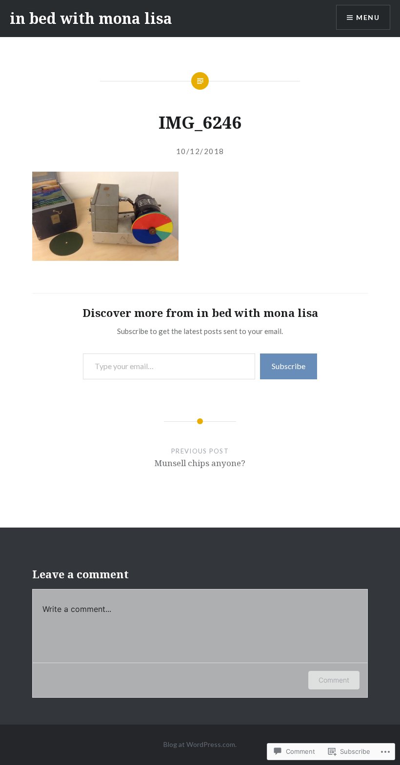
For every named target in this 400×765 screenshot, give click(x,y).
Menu (368, 17)
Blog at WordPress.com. (200, 744)
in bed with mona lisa (91, 18)
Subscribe (288, 366)
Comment (334, 680)
